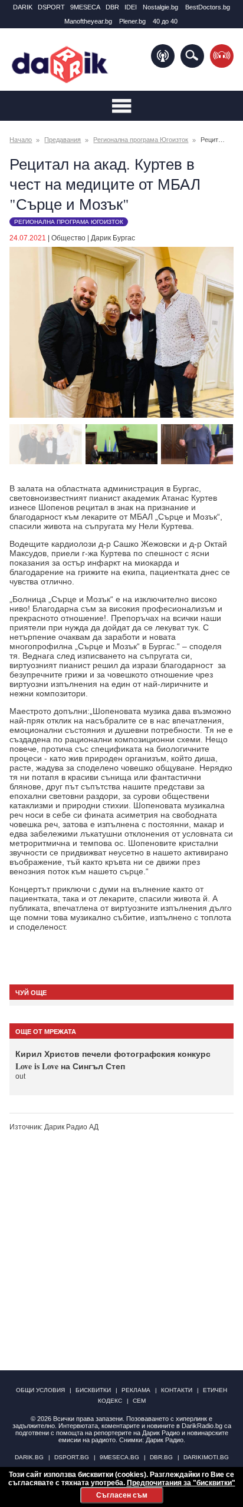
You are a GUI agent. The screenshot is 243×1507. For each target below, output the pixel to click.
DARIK (22, 7)
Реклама (135, 1390)
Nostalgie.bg (160, 7)
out (20, 1076)
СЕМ (139, 1400)
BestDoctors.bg (207, 7)
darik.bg (29, 1457)
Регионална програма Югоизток (140, 139)
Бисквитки (93, 1390)
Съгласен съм (121, 1495)
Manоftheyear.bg (88, 21)
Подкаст (163, 56)
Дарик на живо (222, 56)
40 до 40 (165, 21)
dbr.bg (161, 1457)
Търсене (192, 56)
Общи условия (40, 1390)
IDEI (130, 7)
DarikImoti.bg (206, 1457)
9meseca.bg (119, 1457)
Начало (20, 139)
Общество (68, 238)
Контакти (176, 1390)
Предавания (62, 139)
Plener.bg (132, 21)
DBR (112, 7)
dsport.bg (71, 1457)
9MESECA (85, 7)
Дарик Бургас (113, 238)
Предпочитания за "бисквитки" (181, 1483)
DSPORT (51, 7)
